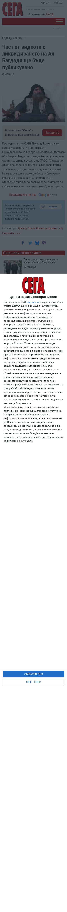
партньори (33, 302)
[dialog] (33, 593)
